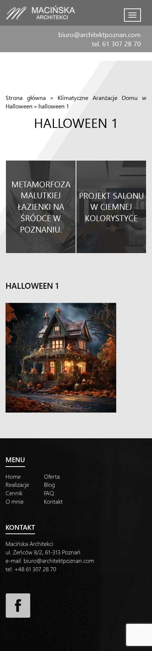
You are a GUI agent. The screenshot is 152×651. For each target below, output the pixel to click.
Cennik (14, 493)
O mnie (15, 501)
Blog (49, 484)
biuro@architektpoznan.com (99, 34)
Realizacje (17, 484)
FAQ (49, 493)
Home (13, 476)
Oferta (52, 476)
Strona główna (26, 97)
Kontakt (53, 501)
